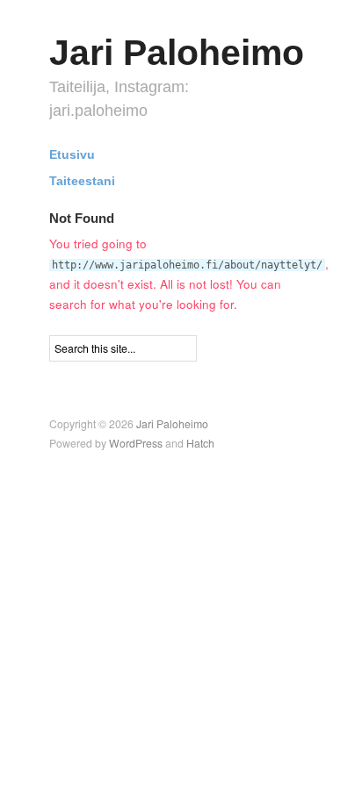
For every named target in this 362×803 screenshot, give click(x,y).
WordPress (136, 443)
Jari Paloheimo (176, 52)
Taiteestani (82, 182)
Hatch (200, 443)
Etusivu (72, 155)
